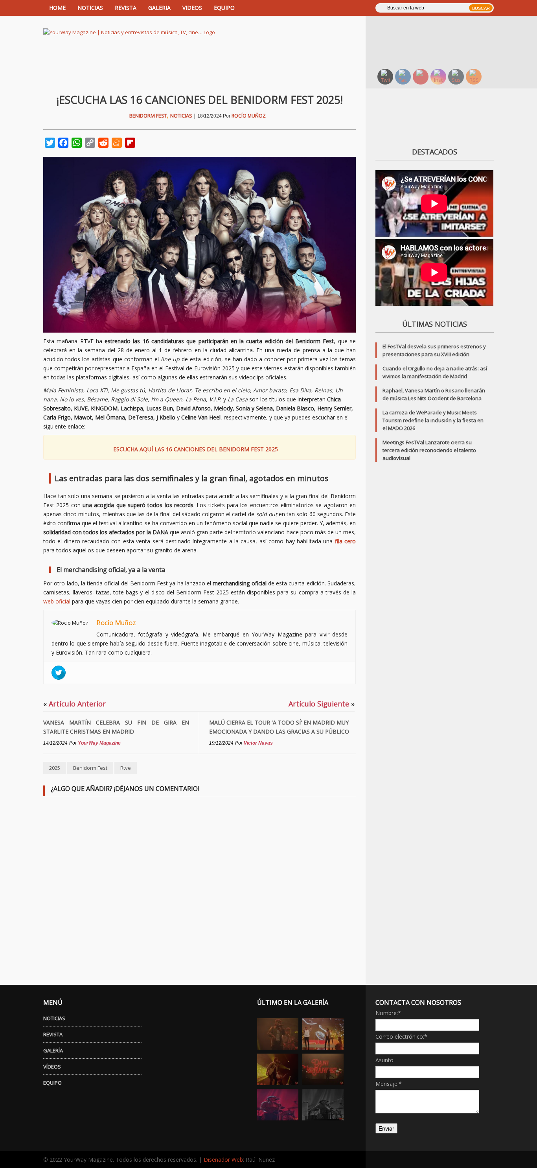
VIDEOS (192, 7)
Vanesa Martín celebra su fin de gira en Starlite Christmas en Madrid (116, 727)
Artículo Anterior (74, 704)
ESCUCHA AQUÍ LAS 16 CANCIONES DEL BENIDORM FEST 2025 (195, 449)
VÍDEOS (52, 1066)
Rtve (125, 767)
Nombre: (388, 1013)
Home (57, 7)
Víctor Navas (258, 743)
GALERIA (159, 7)
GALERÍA (53, 1050)
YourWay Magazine (99, 743)
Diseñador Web (223, 1159)
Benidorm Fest (148, 115)
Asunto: (385, 1060)
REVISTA (125, 7)
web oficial (56, 601)
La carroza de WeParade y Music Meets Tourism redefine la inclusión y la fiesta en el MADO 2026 (433, 420)
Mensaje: (388, 1083)
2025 (54, 767)
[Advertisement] (439, 41)
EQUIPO (224, 7)
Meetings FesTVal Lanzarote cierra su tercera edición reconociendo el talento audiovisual (429, 450)
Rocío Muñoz (249, 115)
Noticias (181, 115)
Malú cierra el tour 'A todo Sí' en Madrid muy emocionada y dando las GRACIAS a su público (279, 727)
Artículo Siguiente (322, 704)
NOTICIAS (90, 7)
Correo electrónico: (401, 1036)
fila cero (345, 541)
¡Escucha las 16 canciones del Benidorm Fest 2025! (199, 99)
